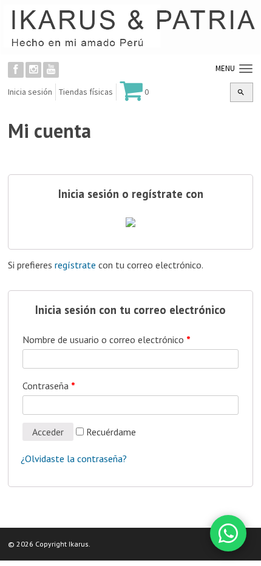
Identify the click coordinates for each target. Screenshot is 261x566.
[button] (241, 92)
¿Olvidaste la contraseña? (74, 458)
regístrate (75, 265)
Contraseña (48, 386)
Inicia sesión (30, 91)
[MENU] (244, 69)
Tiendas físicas (86, 91)
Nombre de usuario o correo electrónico (106, 339)
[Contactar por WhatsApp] (228, 533)
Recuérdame (110, 432)
